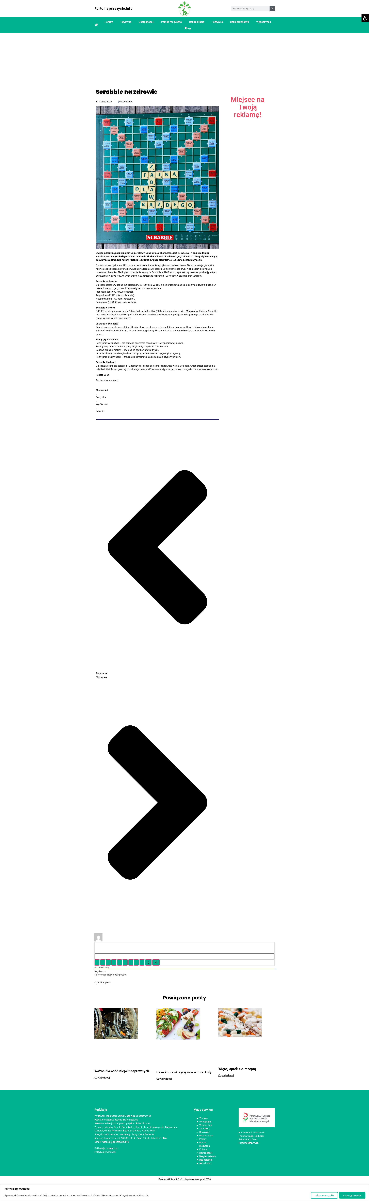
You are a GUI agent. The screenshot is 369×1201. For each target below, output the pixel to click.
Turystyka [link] (125, 21)
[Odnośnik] (142, 962)
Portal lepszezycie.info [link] (113, 8)
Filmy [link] (187, 28)
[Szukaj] (272, 8)
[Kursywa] (102, 962)
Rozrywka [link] (217, 21)
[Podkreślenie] (108, 962)
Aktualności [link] (102, 390)
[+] (156, 962)
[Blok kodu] (136, 962)
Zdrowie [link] (100, 411)
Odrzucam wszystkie (324, 1195)
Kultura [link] (203, 1149)
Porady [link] (109, 21)
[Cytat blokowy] (130, 962)
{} (148, 962)
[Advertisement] (184, 58)
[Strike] (113, 962)
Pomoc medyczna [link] (171, 21)
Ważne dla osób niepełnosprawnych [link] (121, 1071)
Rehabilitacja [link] (196, 21)
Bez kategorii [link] (205, 1159)
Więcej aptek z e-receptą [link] (237, 1069)
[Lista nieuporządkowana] (125, 962)
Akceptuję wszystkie (352, 1195)
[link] (365, 18)
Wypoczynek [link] (263, 21)
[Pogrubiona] (97, 962)
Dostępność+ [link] (146, 21)
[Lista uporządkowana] (119, 962)
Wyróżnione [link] (102, 404)
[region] (184, 1192)
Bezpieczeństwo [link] (239, 21)
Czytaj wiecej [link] (102, 1077)
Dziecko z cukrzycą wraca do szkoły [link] (183, 1072)
